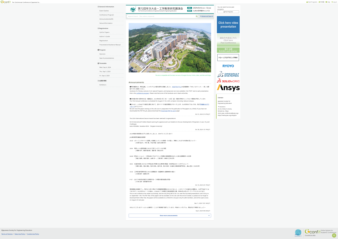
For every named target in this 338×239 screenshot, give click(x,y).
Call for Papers (104, 32)
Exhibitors (102, 85)
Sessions (102, 54)
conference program (142, 93)
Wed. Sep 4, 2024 (105, 67)
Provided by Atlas (310, 235)
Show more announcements (168, 215)
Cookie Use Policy (33, 234)
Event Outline (104, 11)
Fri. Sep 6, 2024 (104, 76)
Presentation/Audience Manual (110, 45)
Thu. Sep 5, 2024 (104, 71)
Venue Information (105, 23)
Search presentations (106, 58)
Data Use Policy (20, 234)
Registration (103, 41)
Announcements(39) (106, 19)
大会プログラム (176, 87)
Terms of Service (7, 234)
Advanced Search (207, 16)
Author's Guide (104, 36)
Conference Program (106, 15)
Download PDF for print (168, 111)
